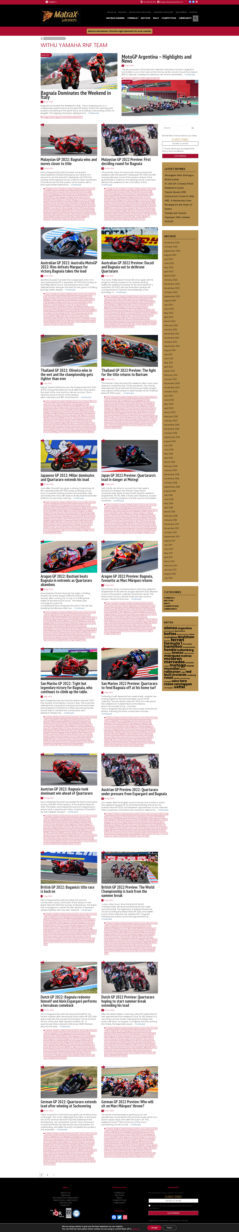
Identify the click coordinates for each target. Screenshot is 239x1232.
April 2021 (168, 366)
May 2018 (168, 503)
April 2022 (168, 317)
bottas (170, 633)
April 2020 (168, 408)
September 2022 (172, 296)
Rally (156, 18)
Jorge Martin (83, 297)
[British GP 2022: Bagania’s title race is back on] (69, 867)
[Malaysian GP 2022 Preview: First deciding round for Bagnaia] (129, 140)
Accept (154, 1227)
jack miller (65, 192)
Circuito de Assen (72, 942)
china (191, 634)
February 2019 (170, 466)
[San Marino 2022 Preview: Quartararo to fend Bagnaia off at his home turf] (129, 663)
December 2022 (172, 284)
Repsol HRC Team (68, 211)
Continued (93, 113)
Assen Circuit (77, 1047)
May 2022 (168, 313)
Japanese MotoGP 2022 (52, 533)
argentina (135, 79)
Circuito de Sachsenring (73, 1161)
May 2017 (168, 553)
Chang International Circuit (138, 414)
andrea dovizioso (140, 603)
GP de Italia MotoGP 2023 (73, 117)
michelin (189, 662)
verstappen (183, 684)
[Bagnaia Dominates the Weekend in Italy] (79, 71)
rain (183, 672)
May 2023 (168, 267)
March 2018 (169, 511)
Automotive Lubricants (140, 12)
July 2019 (168, 445)
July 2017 (168, 544)
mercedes (174, 662)
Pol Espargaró (55, 194)
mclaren (173, 658)
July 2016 (168, 578)
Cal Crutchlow (90, 294)
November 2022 (172, 288)
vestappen (168, 688)
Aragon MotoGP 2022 (112, 633)
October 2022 (170, 292)
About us (111, 12)
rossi (168, 677)
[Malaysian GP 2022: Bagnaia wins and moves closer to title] (69, 140)
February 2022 (171, 325)
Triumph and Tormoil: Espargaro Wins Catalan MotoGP (177, 217)
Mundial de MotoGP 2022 (86, 429)
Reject (169, 1227)
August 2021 (170, 350)
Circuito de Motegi (50, 432)
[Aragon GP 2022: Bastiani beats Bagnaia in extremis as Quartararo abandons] (69, 556)
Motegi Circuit (88, 530)
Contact (193, 12)
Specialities (181, 12)
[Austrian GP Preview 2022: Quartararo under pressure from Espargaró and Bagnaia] (130, 769)
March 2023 (169, 275)
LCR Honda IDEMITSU (89, 310)
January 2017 (170, 569)
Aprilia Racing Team (71, 203)
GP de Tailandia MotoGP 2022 (70, 432)
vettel (179, 686)
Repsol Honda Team (76, 197)
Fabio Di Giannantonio (74, 214)
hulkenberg (185, 650)
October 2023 (170, 246)
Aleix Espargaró (61, 197)
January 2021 (170, 379)
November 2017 (171, 528)
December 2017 (171, 524)
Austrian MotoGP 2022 (52, 844)
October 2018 (170, 482)
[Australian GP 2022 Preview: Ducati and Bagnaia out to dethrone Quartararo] (129, 243)
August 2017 (169, 540)
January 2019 (170, 470)
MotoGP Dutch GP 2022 (58, 1058)
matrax (186, 656)
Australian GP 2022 (66, 324)
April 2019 (168, 458)
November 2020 (172, 387)
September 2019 (172, 437)
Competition (169, 18)
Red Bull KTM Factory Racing (65, 415)
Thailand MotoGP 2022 (113, 428)
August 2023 (170, 255)
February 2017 (170, 565)
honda (170, 649)
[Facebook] (190, 2)
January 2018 (170, 520)
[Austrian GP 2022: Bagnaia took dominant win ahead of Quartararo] (69, 769)
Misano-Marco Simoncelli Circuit (62, 736)
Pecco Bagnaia (56, 117)
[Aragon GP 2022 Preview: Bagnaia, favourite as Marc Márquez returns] (129, 556)
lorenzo (177, 653)
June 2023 (169, 263)
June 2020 (169, 400)
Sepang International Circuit (73, 219)
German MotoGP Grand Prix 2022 (141, 1156)
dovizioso (186, 637)
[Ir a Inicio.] (42, 38)
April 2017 (168, 557)
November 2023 (172, 242)
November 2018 (171, 478)
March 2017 (169, 561)
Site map (184, 1221)
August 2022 (170, 300)
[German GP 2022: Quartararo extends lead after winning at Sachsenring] (69, 1082)
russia (176, 678)
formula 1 (173, 643)
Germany (187, 644)
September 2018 (172, 487)
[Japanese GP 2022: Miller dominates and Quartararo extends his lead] (69, 455)
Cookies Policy (175, 1221)
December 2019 (171, 424)
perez (183, 669)
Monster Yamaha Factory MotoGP (128, 422)
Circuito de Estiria (90, 841)
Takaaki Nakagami (72, 200)
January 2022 (170, 329)
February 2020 (171, 416)
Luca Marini (56, 208)
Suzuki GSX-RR (80, 205)
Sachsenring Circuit (80, 1136)
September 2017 (172, 536)
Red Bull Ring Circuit (125, 820)
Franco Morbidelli (80, 302)
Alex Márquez (81, 194)
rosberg (191, 675)
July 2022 (168, 304)
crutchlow (170, 637)
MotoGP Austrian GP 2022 (71, 844)
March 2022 (169, 321)
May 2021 (168, 362)
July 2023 (168, 259)
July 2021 (168, 354)
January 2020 (170, 420)
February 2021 (170, 375)
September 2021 (172, 346)
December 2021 (171, 333)
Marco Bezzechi (82, 216)
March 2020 (170, 412)
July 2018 (168, 495)
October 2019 (170, 433)
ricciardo (179, 675)
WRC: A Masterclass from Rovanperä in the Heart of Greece (178, 204)
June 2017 (168, 549)
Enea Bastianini (68, 205)
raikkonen (172, 671)
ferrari (177, 640)
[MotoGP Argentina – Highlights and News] (160, 97)
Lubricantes (189, 653)
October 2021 (170, 342)
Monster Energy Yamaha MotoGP (82, 925)
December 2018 (171, 474)
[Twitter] (193, 2)
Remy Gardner (58, 214)
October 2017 (170, 532)
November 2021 (171, 337)
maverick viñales (73, 189)
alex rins (56, 192)
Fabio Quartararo (68, 194)
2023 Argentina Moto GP (150, 79)
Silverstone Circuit (58, 920)
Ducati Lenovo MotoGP (52, 211)
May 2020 (168, 404)
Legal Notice (153, 1221)
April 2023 (168, 271)
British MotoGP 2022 (57, 942)
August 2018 (170, 491)
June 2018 (168, 499)
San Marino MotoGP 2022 (73, 745)
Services (122, 12)
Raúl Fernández (131, 419)
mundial (172, 668)
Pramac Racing (56, 203)
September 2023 (172, 251)
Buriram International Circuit (77, 418)
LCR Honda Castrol (83, 211)
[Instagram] (196, 2)
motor (190, 665)
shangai (167, 682)
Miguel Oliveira (81, 305)
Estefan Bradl (69, 1153)
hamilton (173, 646)
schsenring (185, 678)
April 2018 (168, 507)
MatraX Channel (115, 18)
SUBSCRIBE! (180, 139)
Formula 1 (133, 18)
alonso (170, 627)
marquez (172, 655)
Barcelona (180, 631)
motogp (46, 117)
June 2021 (168, 358)
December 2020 (172, 383)
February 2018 (170, 515)
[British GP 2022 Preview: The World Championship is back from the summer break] (129, 867)
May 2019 (168, 453)
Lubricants (185, 18)
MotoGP (145, 18)
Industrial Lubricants (163, 12)
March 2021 (169, 371)
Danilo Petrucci (90, 401)
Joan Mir (85, 200)
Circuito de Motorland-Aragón (141, 425)
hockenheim (189, 647)
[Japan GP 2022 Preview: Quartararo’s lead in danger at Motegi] (129, 455)
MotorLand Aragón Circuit (80, 623)
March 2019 (169, 462)
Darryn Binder (67, 208)
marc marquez (59, 189)
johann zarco (85, 189)
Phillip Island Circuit (78, 192)
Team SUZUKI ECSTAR (86, 299)
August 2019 (170, 441)
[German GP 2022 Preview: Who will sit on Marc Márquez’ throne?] (129, 1082)
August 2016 (170, 573)
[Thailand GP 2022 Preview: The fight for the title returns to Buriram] (129, 350)
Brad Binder (85, 203)
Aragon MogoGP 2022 (77, 640)
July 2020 (168, 395)
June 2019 (168, 449)
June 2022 (169, 308)
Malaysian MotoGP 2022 (52, 219)
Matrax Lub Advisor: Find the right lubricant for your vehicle (119, 31)
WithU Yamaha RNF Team (66, 216)
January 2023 (170, 280)
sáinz (175, 681)
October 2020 (171, 391)
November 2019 (171, 429)
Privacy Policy (164, 1221)
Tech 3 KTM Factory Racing (84, 208)
